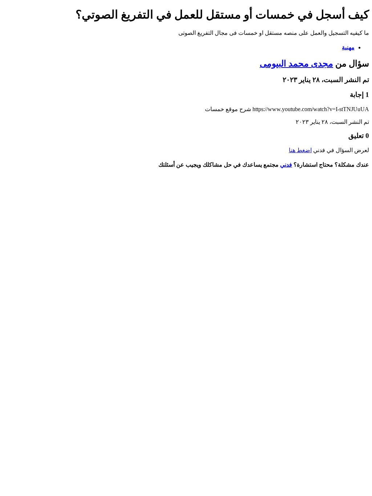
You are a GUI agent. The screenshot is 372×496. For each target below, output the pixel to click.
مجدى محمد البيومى (296, 63)
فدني (286, 165)
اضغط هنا (300, 150)
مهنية (348, 47)
